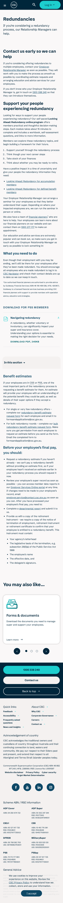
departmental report (30, 508)
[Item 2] (32, 651)
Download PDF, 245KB (24, 341)
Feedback (8, 711)
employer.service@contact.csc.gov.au (26, 497)
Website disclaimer (14, 772)
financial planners (38, 216)
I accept (31, 893)
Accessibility (9, 715)
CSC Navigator (11, 273)
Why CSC (36, 711)
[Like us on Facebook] (16, 787)
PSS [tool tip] (40, 382)
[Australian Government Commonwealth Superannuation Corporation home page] (14, 5)
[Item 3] (37, 651)
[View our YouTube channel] (27, 787)
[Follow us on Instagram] (50, 787)
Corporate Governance (42, 715)
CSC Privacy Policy (19, 882)
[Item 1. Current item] (26, 651)
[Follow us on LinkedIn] (39, 787)
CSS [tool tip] (32, 382)
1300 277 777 (27, 227)
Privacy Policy (32, 772)
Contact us (37, 724)
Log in (50, 6)
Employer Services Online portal (28, 487)
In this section (13, 362)
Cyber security (49, 772)
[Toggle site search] (35, 5)
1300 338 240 (39, 92)
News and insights (12, 727)
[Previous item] (17, 651)
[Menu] (5, 5)
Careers (35, 720)
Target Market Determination (30, 775)
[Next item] (46, 651)
